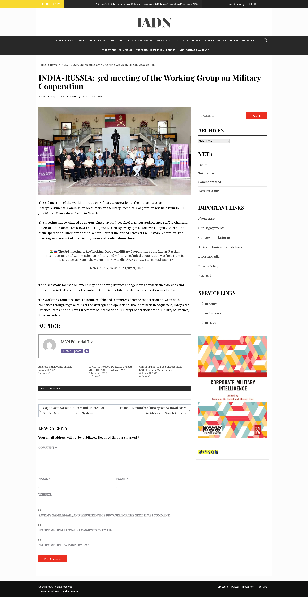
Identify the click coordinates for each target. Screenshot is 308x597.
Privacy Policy (208, 266)
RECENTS (161, 40)
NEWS (80, 40)
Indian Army (207, 303)
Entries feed (207, 173)
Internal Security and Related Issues (229, 40)
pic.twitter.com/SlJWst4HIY (155, 259)
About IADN (206, 218)
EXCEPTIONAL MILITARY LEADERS (156, 50)
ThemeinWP (71, 591)
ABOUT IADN (116, 40)
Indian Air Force (209, 313)
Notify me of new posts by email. (65, 545)
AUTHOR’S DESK (63, 40)
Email (122, 479)
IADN (154, 22)
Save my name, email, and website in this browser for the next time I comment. (104, 515)
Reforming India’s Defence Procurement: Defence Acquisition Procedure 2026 (123, 4)
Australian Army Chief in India (55, 366)
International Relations (115, 50)
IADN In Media (208, 256)
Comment (47, 447)
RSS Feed (204, 276)
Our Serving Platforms (214, 238)
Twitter (235, 586)
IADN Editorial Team (92, 96)
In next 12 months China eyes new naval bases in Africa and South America (153, 410)
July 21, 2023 (135, 268)
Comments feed (209, 182)
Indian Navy (207, 323)
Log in (202, 165)
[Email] (86, 351)
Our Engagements (211, 228)
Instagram (248, 586)
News (56, 388)
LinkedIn (223, 586)
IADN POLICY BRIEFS (188, 40)
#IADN (130, 259)
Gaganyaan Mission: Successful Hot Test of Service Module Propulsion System (73, 410)
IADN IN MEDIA (96, 40)
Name (44, 479)
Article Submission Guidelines (220, 247)
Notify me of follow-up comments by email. (75, 530)
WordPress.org (208, 190)
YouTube (262, 586)
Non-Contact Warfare (194, 50)
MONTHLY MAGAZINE (139, 40)
